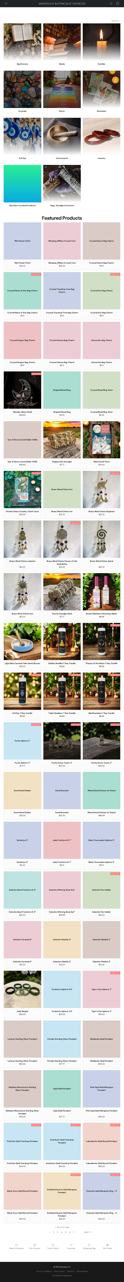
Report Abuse (82, 1271)
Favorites (71, 1248)
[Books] (62, 42)
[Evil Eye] (22, 136)
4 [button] (61, 1232)
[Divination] (101, 89)
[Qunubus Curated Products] (22, 183)
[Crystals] (22, 89)
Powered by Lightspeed (62, 1276)
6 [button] (69, 1232)
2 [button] (53, 1232)
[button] (62, 3)
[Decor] (62, 89)
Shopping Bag (89, 1248)
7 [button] (73, 1232)
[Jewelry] (101, 136)
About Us (70, 1271)
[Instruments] (62, 136)
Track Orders (53, 1248)
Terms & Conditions (44, 1271)
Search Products (16, 1248)
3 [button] (57, 1232)
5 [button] (65, 1232)
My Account (34, 1248)
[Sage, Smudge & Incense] (62, 183)
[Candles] (101, 42)
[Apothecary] (22, 42)
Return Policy (59, 1271)
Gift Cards (107, 1248)
